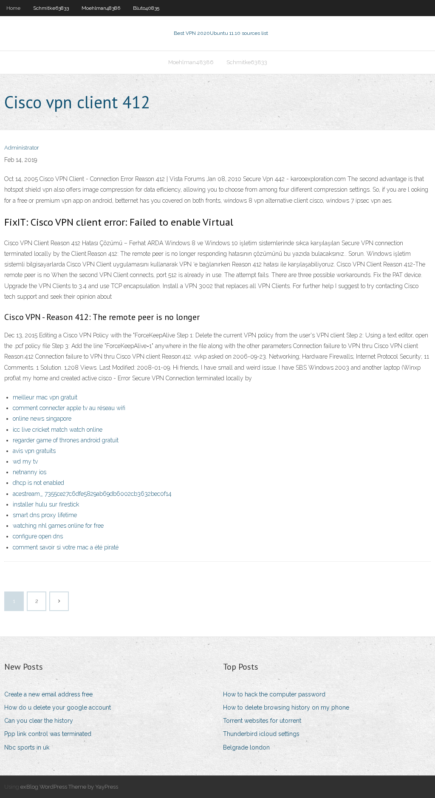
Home (13, 8)
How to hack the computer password (274, 694)
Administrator (21, 147)
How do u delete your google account (57, 707)
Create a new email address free (48, 694)
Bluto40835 (146, 8)
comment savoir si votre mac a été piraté (66, 547)
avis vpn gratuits (34, 450)
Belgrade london (246, 747)
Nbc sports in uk (26, 747)
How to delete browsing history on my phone (286, 707)
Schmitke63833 (51, 8)
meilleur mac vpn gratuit (45, 397)
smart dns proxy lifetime (45, 515)
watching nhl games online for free (58, 525)
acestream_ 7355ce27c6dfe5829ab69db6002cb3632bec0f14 (92, 493)
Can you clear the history (38, 720)
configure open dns (38, 536)
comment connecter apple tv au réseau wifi (69, 408)
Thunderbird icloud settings (261, 733)
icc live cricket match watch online (57, 429)
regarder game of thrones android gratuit (66, 440)
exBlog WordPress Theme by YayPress (69, 787)
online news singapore (42, 418)
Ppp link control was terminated (47, 733)
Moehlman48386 (101, 8)
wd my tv (25, 461)
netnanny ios (29, 472)
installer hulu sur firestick (46, 504)
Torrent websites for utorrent (262, 720)
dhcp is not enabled (38, 482)
